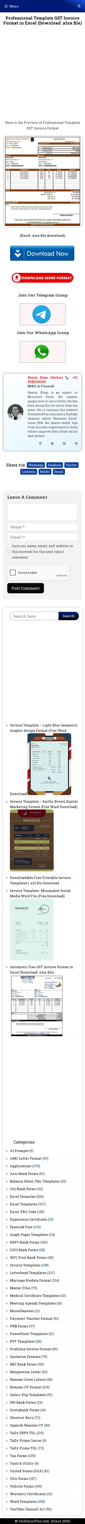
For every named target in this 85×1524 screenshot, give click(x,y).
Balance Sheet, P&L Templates (35, 1181)
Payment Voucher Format (31, 1318)
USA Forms (19, 1478)
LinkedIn (29, 472)
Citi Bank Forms (23, 1189)
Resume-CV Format (25, 1387)
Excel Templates (23, 1204)
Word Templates (23, 1501)
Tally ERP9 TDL (22, 1433)
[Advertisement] (42, 75)
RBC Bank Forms (23, 1364)
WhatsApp (36, 465)
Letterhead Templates (28, 1273)
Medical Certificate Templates (35, 1295)
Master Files (20, 1288)
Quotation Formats (25, 1356)
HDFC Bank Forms (24, 1242)
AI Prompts (19, 1151)
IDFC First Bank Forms (28, 1257)
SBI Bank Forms (23, 1402)
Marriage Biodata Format (30, 1280)
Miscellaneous (22, 1311)
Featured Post (21, 1227)
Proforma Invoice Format (30, 1349)
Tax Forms (18, 1456)
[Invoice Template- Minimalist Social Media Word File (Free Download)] (32, 959)
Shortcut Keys (21, 1417)
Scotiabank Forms (24, 1410)
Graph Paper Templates (29, 1234)
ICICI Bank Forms (24, 1250)
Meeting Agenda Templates (33, 1303)
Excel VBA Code (23, 1212)
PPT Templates (22, 1341)
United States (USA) (26, 1471)
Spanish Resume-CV (26, 1425)
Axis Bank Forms (24, 1173)
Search (69, 616)
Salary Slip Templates (28, 1395)
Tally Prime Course (25, 1440)
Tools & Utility (22, 1463)
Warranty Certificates (28, 1494)
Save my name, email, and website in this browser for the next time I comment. (42, 551)
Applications (20, 1166)
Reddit (45, 472)
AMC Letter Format (25, 1158)
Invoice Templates (25, 1265)
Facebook (54, 465)
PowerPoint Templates (29, 1334)
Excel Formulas (22, 1196)
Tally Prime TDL (23, 1448)
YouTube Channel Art (27, 1509)
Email (59, 472)
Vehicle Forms (22, 1486)
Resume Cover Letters (28, 1379)
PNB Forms (19, 1326)
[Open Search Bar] (79, 6)
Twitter (71, 465)
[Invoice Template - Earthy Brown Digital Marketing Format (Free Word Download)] (32, 870)
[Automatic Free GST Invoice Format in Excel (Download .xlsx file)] (37, 1035)
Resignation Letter (25, 1372)
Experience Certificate (28, 1219)
